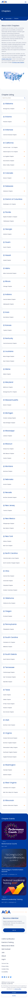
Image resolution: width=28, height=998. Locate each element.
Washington (10, 765)
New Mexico (10, 518)
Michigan (9, 413)
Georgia (8, 229)
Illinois (7, 281)
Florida (8, 212)
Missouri (8, 444)
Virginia (8, 733)
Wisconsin (9, 800)
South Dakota (11, 654)
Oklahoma (9, 598)
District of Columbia (13, 199)
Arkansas (9, 130)
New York (9, 536)
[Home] (2, 18)
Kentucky (9, 338)
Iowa (7, 312)
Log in (4, 959)
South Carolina (11, 637)
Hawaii (8, 255)
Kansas (8, 325)
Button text (24, 108)
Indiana (8, 294)
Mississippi (9, 431)
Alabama (9, 104)
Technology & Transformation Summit (12, 870)
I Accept (14, 992)
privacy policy (18, 989)
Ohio (7, 571)
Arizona (8, 117)
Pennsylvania (10, 624)
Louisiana (9, 351)
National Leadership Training (12, 899)
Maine (7, 369)
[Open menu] (25, 2)
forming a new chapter (18, 62)
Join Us (14, 930)
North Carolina (11, 553)
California (9, 143)
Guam (7, 242)
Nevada (8, 492)
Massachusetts (11, 400)
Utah (7, 720)
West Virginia (10, 783)
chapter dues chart (7, 59)
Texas (7, 690)
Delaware (9, 186)
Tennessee (9, 667)
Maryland (9, 382)
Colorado (9, 173)
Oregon (8, 611)
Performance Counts (9, 844)
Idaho (7, 268)
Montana (9, 466)
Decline (14, 995)
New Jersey (10, 505)
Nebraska (9, 479)
